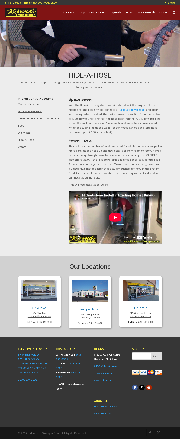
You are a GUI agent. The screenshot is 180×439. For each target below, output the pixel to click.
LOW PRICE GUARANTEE (33, 363)
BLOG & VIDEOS (27, 379)
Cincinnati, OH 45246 (90, 317)
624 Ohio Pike (39, 313)
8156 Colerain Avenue (141, 313)
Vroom (22, 147)
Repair (129, 12)
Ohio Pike (39, 308)
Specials (116, 12)
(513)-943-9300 (44, 322)
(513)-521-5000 (145, 322)
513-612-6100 (13, 2)
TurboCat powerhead (131, 109)
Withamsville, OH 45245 (39, 316)
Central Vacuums (28, 104)
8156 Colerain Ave (105, 366)
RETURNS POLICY (28, 359)
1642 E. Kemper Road (90, 314)
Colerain (140, 308)
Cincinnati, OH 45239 (140, 316)
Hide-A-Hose (26, 139)
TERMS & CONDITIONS (32, 368)
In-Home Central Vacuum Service (39, 118)
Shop (82, 12)
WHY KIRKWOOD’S (105, 406)
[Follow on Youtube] (149, 387)
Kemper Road (90, 309)
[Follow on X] (142, 387)
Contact (163, 12)
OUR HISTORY (103, 413)
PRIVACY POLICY (28, 372)
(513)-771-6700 (94, 323)
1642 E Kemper (103, 373)
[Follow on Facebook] (135, 387)
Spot (21, 125)
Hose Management (30, 111)
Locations (69, 12)
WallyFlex (24, 132)
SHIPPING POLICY (29, 354)
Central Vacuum (98, 12)
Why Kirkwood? (146, 12)
